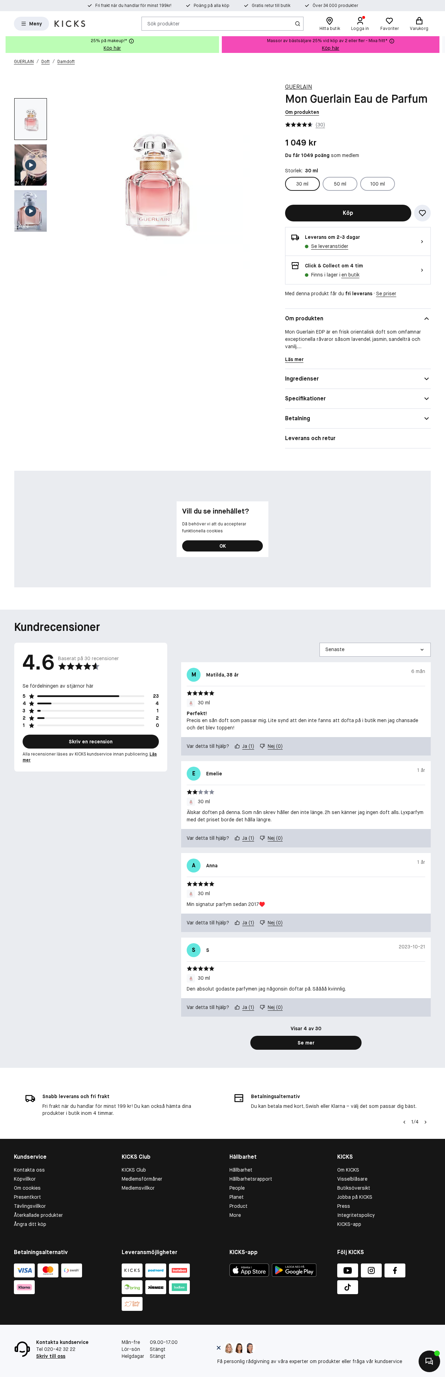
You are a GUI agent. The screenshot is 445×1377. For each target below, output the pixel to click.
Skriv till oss (50, 1356)
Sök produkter (163, 23)
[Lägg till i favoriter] (422, 213)
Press (343, 1206)
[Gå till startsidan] (70, 24)
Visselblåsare (352, 1179)
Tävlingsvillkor (30, 1206)
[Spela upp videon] (30, 165)
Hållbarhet (240, 1170)
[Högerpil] (439, 44)
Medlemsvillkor (138, 1188)
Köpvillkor (25, 1179)
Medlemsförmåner (142, 1179)
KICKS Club (134, 1170)
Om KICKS (348, 1170)
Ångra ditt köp (30, 1224)
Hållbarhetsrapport (250, 1179)
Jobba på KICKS (354, 1197)
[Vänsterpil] (404, 1122)
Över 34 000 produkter (335, 5)
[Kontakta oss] (429, 1361)
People (237, 1188)
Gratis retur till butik (271, 5)
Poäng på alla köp (211, 5)
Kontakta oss (29, 1170)
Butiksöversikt (353, 1188)
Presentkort (27, 1197)
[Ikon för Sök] (297, 23)
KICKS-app (349, 1224)
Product (238, 1206)
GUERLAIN (298, 87)
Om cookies (27, 1188)
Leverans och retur (310, 438)
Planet (236, 1197)
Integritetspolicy (356, 1215)
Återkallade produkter (38, 1215)
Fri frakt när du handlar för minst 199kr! (133, 5)
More (235, 1215)
